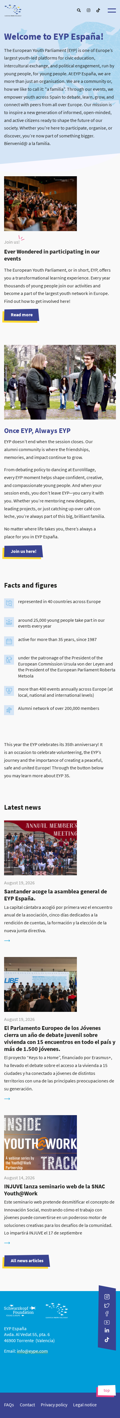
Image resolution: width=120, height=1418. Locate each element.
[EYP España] (60, 9)
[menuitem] (79, 10)
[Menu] (112, 10)
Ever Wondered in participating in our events (52, 255)
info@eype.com (32, 1351)
